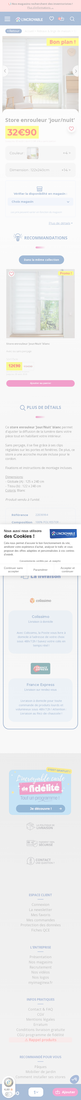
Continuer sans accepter (13, 569)
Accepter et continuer (68, 569)
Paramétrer (40, 569)
